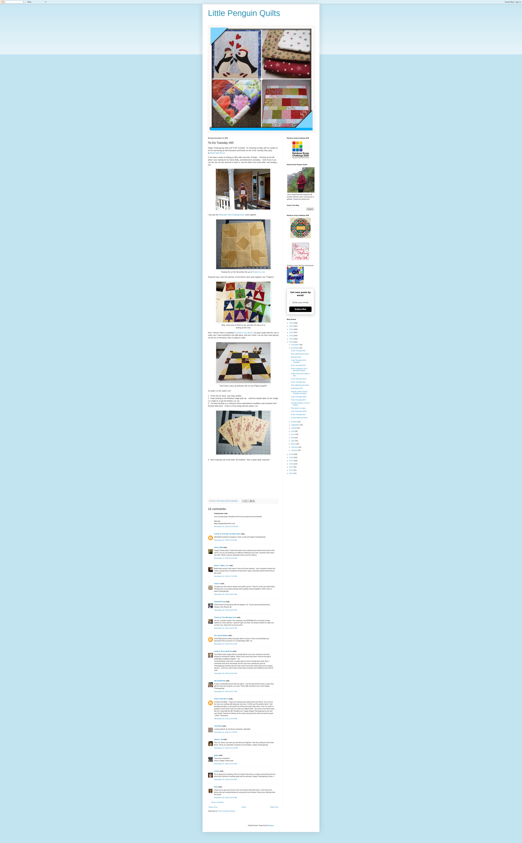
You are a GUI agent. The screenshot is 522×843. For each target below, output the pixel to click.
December (295, 345)
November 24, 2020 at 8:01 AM (225, 594)
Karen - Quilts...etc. (221, 565)
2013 (291, 473)
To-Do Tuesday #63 (298, 400)
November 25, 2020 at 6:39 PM (225, 779)
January (294, 450)
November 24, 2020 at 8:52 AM (225, 610)
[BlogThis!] (246, 501)
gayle (216, 755)
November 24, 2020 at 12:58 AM (226, 526)
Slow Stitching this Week (300, 385)
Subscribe (300, 309)
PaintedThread (219, 602)
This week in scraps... (299, 408)
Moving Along (296, 357)
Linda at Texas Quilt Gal (223, 651)
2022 (291, 336)
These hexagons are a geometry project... (299, 369)
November (295, 348)
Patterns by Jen (258, 272)
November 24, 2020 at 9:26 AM (225, 673)
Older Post (274, 807)
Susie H (217, 584)
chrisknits (218, 726)
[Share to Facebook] (251, 501)
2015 (291, 467)
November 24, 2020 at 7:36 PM (225, 732)
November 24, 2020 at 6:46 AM (225, 558)
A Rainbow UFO (297, 388)
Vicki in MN (218, 547)
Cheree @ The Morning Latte (225, 617)
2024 (291, 329)
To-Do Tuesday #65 (298, 365)
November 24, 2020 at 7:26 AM (225, 576)
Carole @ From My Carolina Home (227, 534)
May (293, 438)
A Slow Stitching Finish (299, 418)
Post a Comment (217, 802)
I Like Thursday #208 (298, 411)
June (293, 434)
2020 (291, 342)
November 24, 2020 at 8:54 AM (225, 628)
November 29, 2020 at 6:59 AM (225, 798)
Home (244, 807)
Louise (216, 771)
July (293, 431)
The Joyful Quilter (221, 635)
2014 (291, 470)
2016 (291, 464)
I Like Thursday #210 (298, 379)
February (294, 447)
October (294, 422)
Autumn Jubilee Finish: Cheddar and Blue (299, 392)
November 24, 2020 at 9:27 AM (225, 691)
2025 (291, 326)
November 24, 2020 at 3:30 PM (225, 719)
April (293, 441)
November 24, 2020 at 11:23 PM (226, 748)
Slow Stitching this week (300, 354)
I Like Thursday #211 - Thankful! (299, 361)
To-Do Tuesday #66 (298, 351)
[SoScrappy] (300, 158)
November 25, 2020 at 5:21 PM (225, 764)
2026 (291, 323)
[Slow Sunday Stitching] (300, 259)
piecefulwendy (219, 681)
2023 (291, 332)
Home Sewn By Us (217, 153)
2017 (291, 461)
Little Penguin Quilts (244, 13)
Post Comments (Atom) (226, 811)
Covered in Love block (243, 333)
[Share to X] (248, 501)
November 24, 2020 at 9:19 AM (225, 644)
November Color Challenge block (232, 215)
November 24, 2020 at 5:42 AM (225, 540)
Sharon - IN (218, 739)
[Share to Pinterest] (253, 501)
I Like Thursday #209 (298, 397)
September (295, 425)
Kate (216, 787)
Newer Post (213, 807)
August (294, 428)
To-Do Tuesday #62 (298, 415)
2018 (291, 457)
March (293, 444)
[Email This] (243, 501)
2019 (291, 454)
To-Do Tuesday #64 (298, 382)
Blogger (271, 825)
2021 (291, 339)
